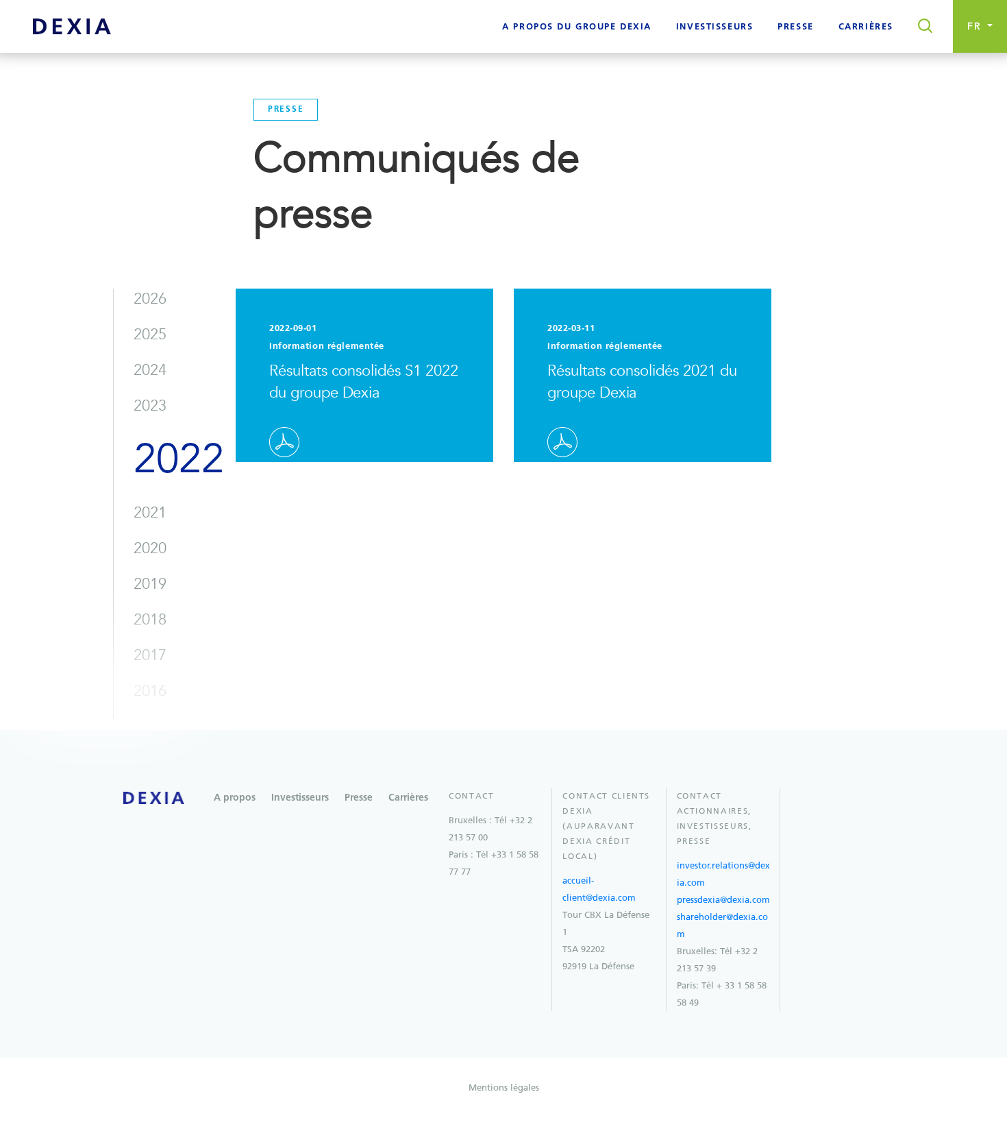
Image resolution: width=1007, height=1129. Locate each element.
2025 (150, 334)
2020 (150, 548)
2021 (150, 512)
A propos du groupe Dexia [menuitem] (576, 27)
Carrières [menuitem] (865, 27)
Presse (359, 798)
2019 (150, 584)
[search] (921, 26)
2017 (150, 655)
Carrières (408, 798)
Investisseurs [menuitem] (714, 27)
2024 (150, 370)
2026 (150, 299)
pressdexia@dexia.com (723, 900)
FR (976, 26)
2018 (150, 619)
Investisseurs (300, 798)
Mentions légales (504, 1087)
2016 (150, 691)
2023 (150, 406)
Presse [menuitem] (795, 27)
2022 (178, 459)
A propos (235, 798)
